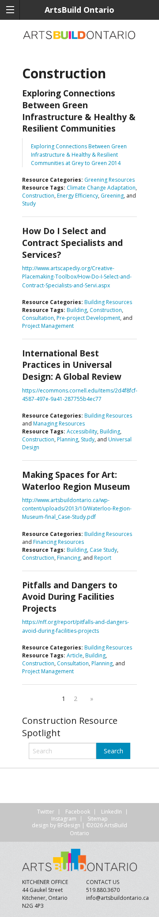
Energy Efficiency (77, 195)
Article (75, 655)
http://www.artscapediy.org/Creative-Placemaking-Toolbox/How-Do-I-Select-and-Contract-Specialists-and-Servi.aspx (77, 276)
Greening (112, 195)
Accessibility (82, 431)
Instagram (63, 818)
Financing (68, 557)
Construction (38, 195)
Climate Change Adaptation (101, 187)
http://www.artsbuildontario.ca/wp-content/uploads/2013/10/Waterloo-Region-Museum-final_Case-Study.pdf (77, 508)
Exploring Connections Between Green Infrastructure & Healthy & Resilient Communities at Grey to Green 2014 (79, 155)
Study (29, 203)
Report (102, 557)
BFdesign (68, 825)
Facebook (77, 811)
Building (77, 310)
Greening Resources (109, 179)
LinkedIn (111, 811)
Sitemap (97, 818)
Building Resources (108, 302)
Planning (67, 439)
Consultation (38, 318)
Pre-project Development (88, 318)
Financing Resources (58, 542)
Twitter (45, 811)
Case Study (103, 550)
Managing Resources (59, 423)
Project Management (48, 326)
